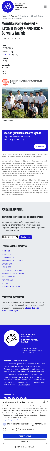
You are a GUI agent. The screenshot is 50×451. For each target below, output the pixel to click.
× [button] (47, 401)
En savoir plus (24, 385)
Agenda (14, 16)
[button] (25, 446)
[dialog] (25, 425)
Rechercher (25, 237)
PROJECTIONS (7, 280)
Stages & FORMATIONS (11, 286)
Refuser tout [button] (25, 442)
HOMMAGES (6, 267)
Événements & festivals (12, 261)
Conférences (8, 257)
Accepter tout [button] (25, 436)
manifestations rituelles (13, 273)
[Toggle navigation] (45, 6)
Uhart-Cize (6, 55)
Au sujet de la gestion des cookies (13, 420)
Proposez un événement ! (13, 297)
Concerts (6, 39)
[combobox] (44, 401)
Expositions (7, 264)
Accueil (4, 16)
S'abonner (40, 146)
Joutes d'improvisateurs (12, 270)
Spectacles (7, 283)
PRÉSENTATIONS (8, 277)
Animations (7, 251)
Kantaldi (16, 39)
